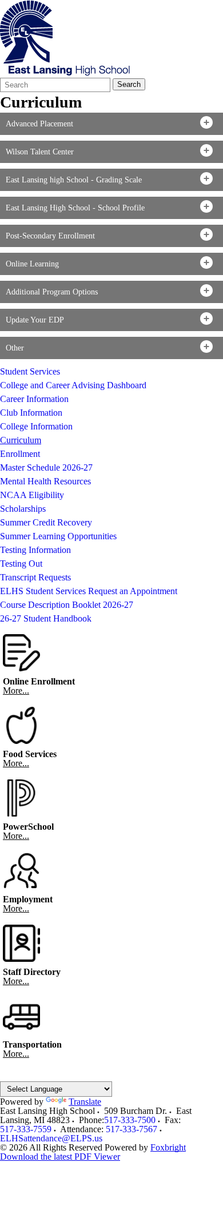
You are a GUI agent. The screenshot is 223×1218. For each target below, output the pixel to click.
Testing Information (35, 550)
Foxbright (168, 1147)
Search (129, 84)
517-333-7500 (130, 1120)
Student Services (30, 371)
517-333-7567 (131, 1129)
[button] (111, 124)
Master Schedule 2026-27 (46, 467)
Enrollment (20, 454)
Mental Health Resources (45, 481)
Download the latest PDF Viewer (60, 1156)
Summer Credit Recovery (46, 522)
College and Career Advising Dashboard (73, 385)
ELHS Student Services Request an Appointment (88, 591)
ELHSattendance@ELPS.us (51, 1138)
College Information (36, 426)
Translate (85, 1101)
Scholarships (23, 509)
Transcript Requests (35, 577)
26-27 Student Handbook (45, 618)
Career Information (34, 399)
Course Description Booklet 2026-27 (66, 605)
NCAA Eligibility (32, 495)
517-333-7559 (25, 1129)
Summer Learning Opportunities (58, 536)
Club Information (31, 412)
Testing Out (21, 563)
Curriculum (20, 440)
